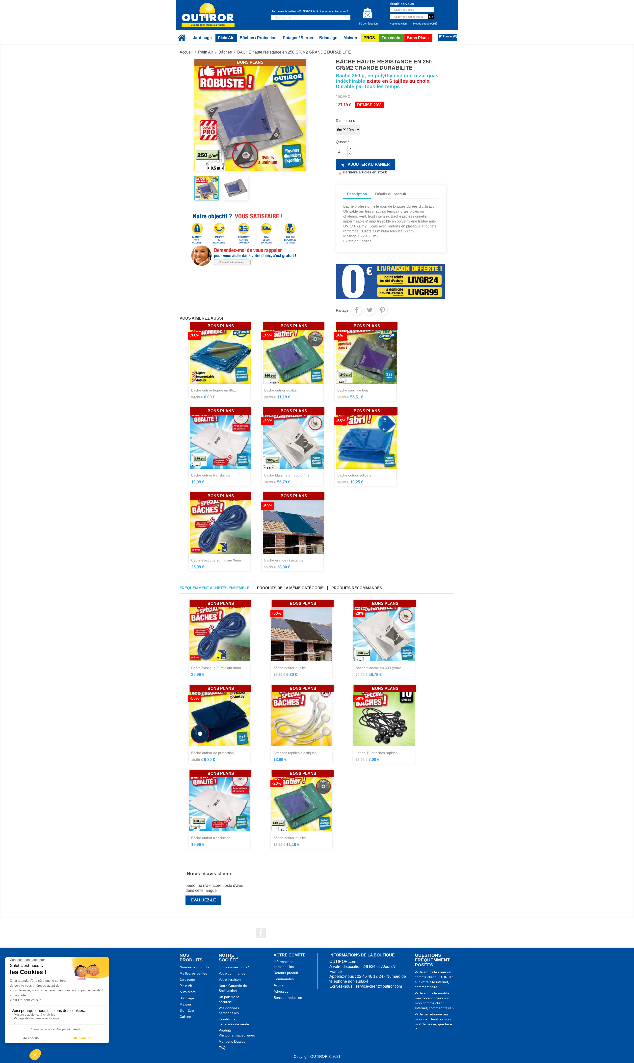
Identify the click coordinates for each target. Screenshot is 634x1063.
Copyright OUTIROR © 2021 (317, 1056)
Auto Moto (188, 992)
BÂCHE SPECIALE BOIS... (354, 390)
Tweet (369, 310)
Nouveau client (398, 23)
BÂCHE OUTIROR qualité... (282, 390)
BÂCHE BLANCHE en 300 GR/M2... (288, 475)
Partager (357, 310)
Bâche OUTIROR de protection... (214, 753)
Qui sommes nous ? (234, 967)
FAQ (222, 1048)
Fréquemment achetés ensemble (214, 588)
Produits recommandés (356, 588)
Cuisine (185, 1017)
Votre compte (290, 955)
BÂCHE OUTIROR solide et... (356, 475)
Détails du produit (390, 194)
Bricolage (187, 998)
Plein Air (186, 986)
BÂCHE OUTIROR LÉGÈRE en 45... (213, 390)
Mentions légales (232, 1041)
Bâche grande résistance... (285, 560)
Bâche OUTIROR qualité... (291, 668)
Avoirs (278, 985)
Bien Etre (187, 1010)
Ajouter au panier (365, 164)
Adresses (281, 991)
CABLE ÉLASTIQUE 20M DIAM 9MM (216, 560)
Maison (185, 1004)
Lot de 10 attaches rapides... (378, 753)
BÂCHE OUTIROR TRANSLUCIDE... (212, 475)
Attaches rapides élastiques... (296, 753)
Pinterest (382, 310)
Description (357, 194)
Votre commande (232, 973)
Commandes (284, 979)
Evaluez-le (203, 900)
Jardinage (187, 979)
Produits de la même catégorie (290, 588)
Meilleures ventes (193, 973)
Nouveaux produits (194, 967)
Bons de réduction (288, 998)
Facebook (261, 933)
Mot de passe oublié (425, 23)
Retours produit (286, 973)
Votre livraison (230, 979)
